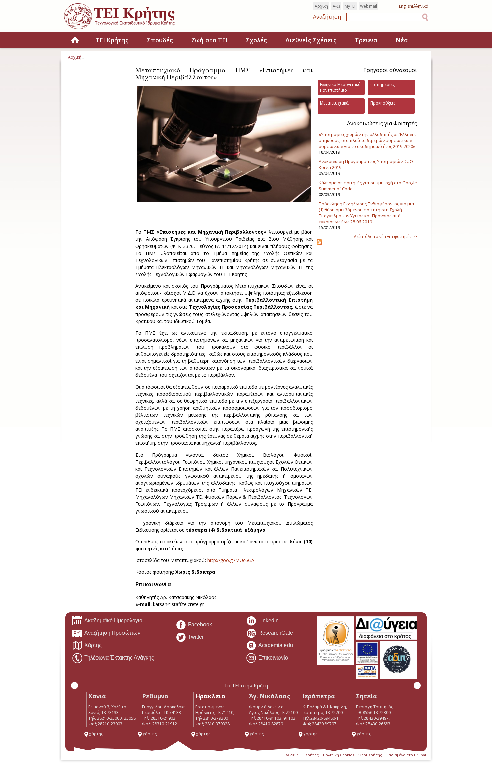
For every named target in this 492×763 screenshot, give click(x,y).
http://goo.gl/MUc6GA (230, 560)
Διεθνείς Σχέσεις (311, 40)
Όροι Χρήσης (370, 754)
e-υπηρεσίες (382, 84)
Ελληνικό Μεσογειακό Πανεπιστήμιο (340, 87)
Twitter (196, 637)
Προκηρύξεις (382, 103)
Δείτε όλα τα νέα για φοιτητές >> (385, 236)
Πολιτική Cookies (338, 754)
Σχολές (256, 40)
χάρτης (96, 734)
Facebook (200, 624)
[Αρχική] (126, 29)
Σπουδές (160, 40)
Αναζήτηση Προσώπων (112, 633)
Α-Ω (336, 6)
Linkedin (268, 620)
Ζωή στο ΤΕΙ (209, 40)
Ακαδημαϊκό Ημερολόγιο (113, 620)
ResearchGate (275, 633)
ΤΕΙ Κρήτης (112, 40)
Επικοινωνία (273, 658)
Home (75, 40)
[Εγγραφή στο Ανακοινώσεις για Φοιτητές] (319, 243)
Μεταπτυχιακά (334, 103)
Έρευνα (366, 40)
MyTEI (350, 6)
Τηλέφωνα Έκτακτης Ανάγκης (119, 658)
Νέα (402, 40)
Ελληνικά (420, 6)
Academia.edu (275, 645)
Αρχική (321, 6)
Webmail (368, 6)
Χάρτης (93, 645)
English (405, 6)
